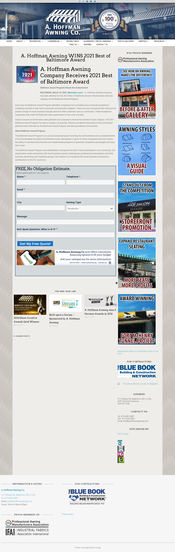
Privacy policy (68, 514)
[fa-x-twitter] (84, 1)
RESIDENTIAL (35, 41)
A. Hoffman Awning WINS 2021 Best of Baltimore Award (65, 58)
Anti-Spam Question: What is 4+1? (37, 229)
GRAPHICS (143, 41)
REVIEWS (87, 44)
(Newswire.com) (75, 92)
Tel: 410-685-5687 (9, 498)
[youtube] (91, 1)
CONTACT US (102, 44)
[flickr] (87, 1)
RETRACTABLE (72, 41)
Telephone (73, 176)
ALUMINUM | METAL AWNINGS (97, 41)
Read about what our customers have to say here (138, 352)
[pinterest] (95, 1)
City (19, 202)
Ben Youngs (123, 433)
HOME (9, 41)
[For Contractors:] (87, 496)
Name (21, 176)
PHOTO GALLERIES (126, 41)
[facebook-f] (80, 1)
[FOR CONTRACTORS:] (139, 371)
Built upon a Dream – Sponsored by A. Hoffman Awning (64, 318)
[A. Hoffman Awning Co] (87, 21)
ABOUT (20, 41)
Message (22, 216)
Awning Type (73, 202)
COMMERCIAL (54, 41)
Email (21, 189)
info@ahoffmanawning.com (19, 501)
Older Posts (23, 336)
